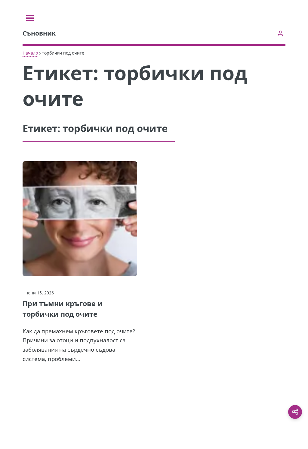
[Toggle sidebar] (30, 18)
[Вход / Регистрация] (280, 33)
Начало (30, 53)
